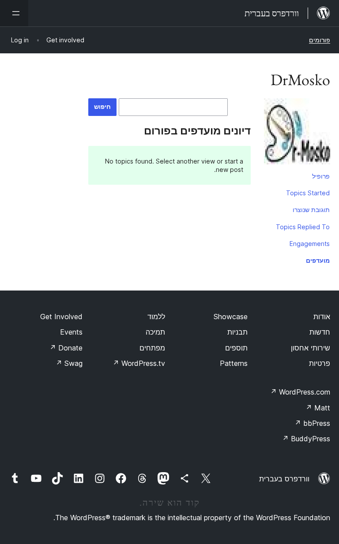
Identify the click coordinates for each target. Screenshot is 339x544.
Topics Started (308, 193)
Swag (69, 363)
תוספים (236, 347)
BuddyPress (306, 438)
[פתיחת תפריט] (14, 13)
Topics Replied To (303, 227)
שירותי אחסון (310, 347)
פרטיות (319, 363)
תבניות (237, 332)
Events (71, 332)
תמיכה (155, 332)
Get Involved (61, 316)
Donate (66, 347)
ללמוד (156, 316)
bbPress (312, 423)
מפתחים (152, 347)
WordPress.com (300, 392)
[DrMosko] (297, 133)
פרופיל (321, 176)
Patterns (234, 363)
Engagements (310, 243)
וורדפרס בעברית (284, 478)
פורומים (319, 40)
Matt (317, 407)
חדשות (319, 332)
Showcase (231, 316)
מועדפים (318, 260)
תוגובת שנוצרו (311, 209)
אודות (321, 316)
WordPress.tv (139, 363)
